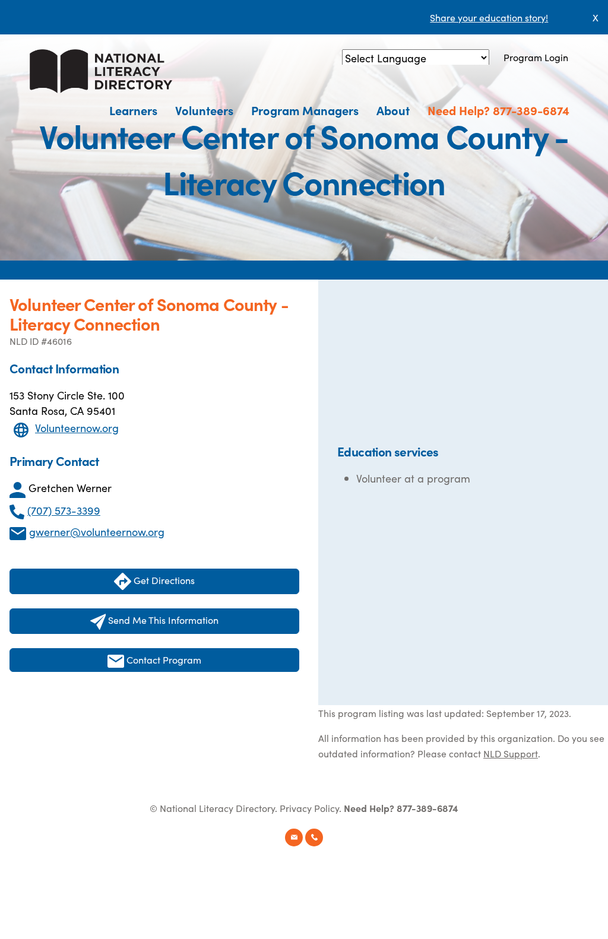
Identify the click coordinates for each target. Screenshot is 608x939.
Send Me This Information (162, 619)
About (393, 109)
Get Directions (163, 579)
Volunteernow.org (77, 427)
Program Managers (305, 109)
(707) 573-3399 (63, 510)
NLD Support (510, 753)
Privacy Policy (309, 807)
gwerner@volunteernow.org (96, 531)
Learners (133, 109)
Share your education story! (489, 17)
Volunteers (204, 109)
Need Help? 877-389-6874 (498, 109)
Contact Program (162, 659)
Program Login (536, 57)
